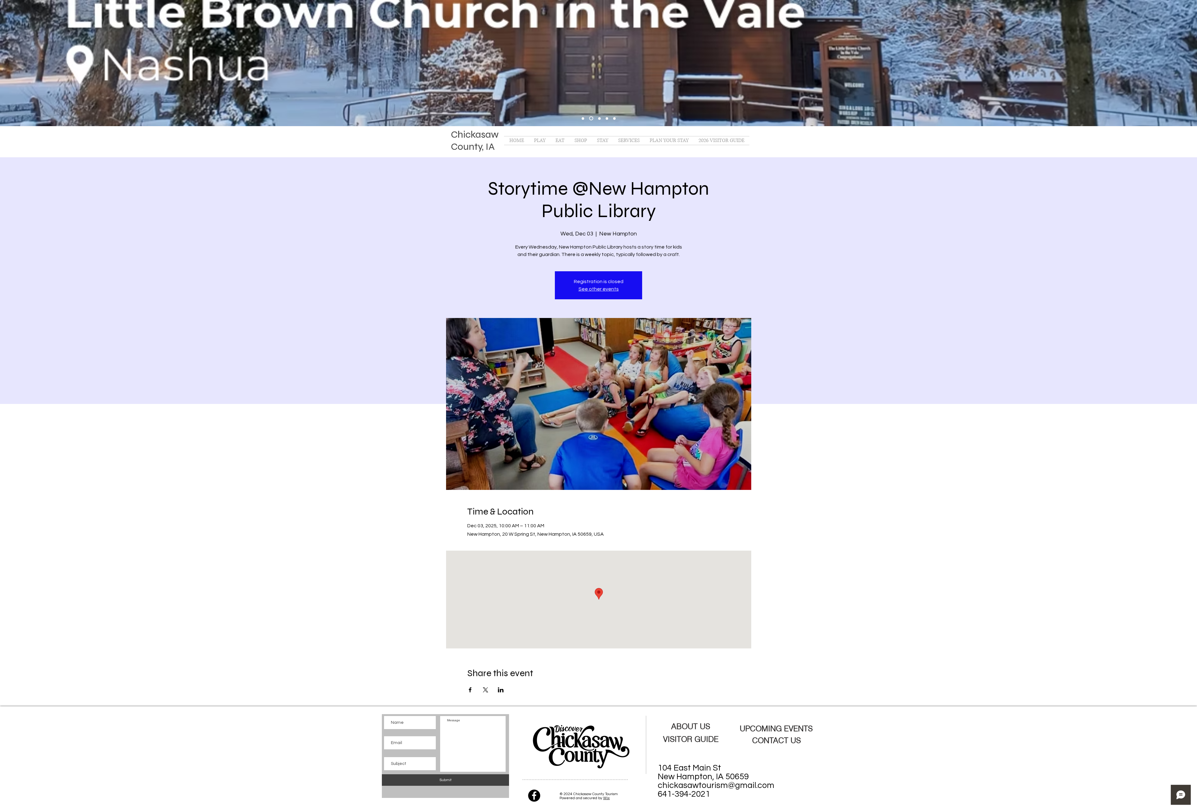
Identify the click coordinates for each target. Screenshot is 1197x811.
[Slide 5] (583, 118)
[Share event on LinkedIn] (501, 689)
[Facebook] (534, 796)
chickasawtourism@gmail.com (716, 785)
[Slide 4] (614, 118)
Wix (606, 798)
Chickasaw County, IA (475, 140)
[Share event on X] (485, 689)
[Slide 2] (599, 118)
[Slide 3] (607, 118)
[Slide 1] (591, 118)
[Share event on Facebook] (470, 689)
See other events (599, 289)
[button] (539, 140)
